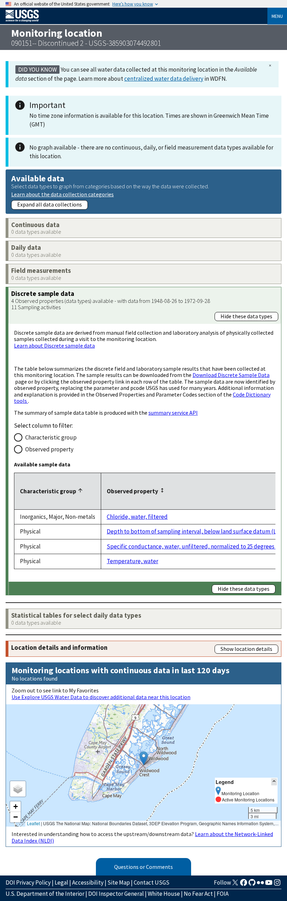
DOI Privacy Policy (28, 882)
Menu (277, 16)
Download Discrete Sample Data (231, 374)
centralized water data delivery (163, 78)
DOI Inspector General (116, 894)
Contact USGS (151, 882)
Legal (61, 882)
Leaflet (33, 823)
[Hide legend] (274, 781)
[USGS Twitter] (235, 884)
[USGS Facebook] (243, 884)
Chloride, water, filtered (137, 517)
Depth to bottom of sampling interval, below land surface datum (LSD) (196, 531)
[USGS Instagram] (277, 884)
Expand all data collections (49, 204)
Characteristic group (51, 437)
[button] (143, 758)
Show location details (246, 648)
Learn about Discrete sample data (54, 345)
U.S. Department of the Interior (45, 894)
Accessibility (88, 882)
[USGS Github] (252, 884)
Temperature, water (132, 561)
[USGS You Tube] (269, 884)
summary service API (173, 412)
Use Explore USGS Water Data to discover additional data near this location (101, 696)
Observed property (49, 449)
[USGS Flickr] (260, 884)
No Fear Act (198, 894)
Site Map (118, 882)
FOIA (223, 894)
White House (164, 894)
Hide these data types (246, 316)
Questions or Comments (143, 866)
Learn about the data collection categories (62, 194)
